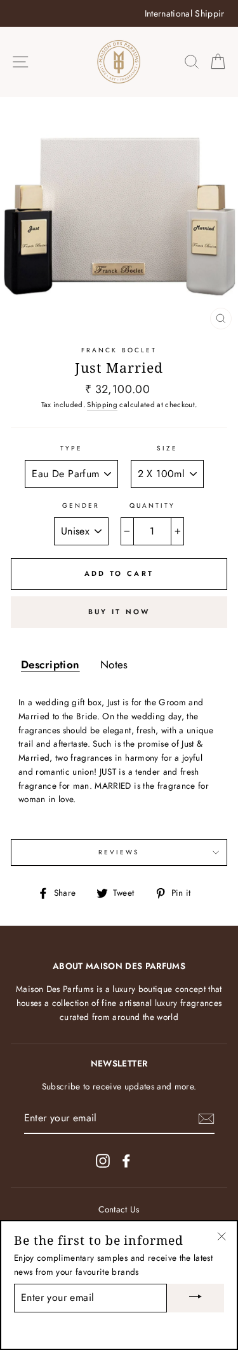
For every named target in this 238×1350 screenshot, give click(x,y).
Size (167, 448)
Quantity (152, 505)
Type (71, 448)
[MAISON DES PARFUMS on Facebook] (126, 1160)
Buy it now (119, 612)
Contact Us (118, 1209)
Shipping (102, 404)
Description (50, 664)
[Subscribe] (206, 1118)
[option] (119, 13)
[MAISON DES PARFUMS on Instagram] (103, 1160)
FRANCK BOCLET (119, 350)
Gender (81, 505)
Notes (114, 664)
